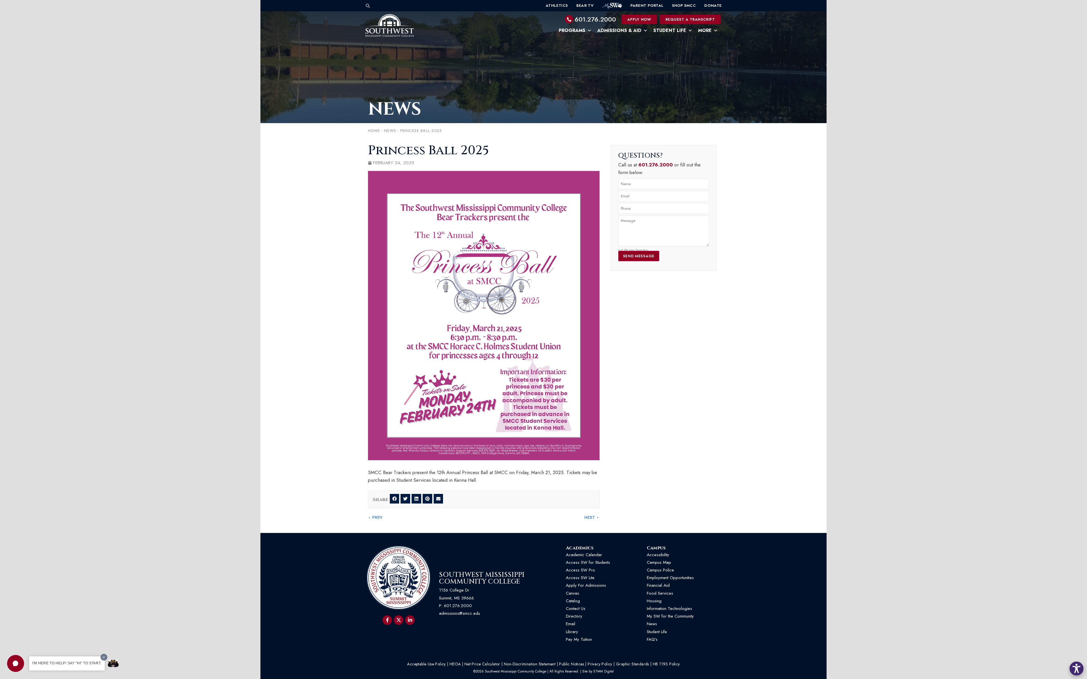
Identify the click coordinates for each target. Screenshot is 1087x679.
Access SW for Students (588, 562)
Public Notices (571, 664)
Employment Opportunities (671, 578)
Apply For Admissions (586, 585)
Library (572, 632)
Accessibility (658, 555)
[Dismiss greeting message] (103, 657)
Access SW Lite (580, 578)
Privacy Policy (600, 664)
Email (570, 624)
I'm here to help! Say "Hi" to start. (67, 663)
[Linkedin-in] (410, 620)
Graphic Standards (632, 664)
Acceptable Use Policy (426, 664)
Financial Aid (658, 585)
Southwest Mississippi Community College (482, 578)
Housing (654, 601)
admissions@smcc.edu (459, 613)
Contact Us (575, 608)
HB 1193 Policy (666, 664)
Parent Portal (647, 5)
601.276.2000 (595, 19)
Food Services (660, 593)
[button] (15, 663)
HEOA (455, 664)
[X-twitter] (398, 620)
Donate (713, 5)
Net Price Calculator (482, 664)
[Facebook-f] (387, 620)
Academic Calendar (584, 555)
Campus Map (659, 562)
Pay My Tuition (579, 639)
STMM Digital (603, 671)
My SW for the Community (670, 616)
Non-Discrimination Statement (529, 664)
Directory (574, 616)
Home (374, 130)
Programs (572, 30)
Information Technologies (669, 608)
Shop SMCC (684, 5)
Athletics (557, 5)
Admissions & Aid (619, 30)
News (394, 109)
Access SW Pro (580, 570)
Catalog (573, 601)
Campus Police (660, 570)
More (705, 30)
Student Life (669, 30)
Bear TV (585, 5)
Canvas (572, 593)
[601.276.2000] (569, 19)
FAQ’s (652, 639)
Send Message (638, 256)
